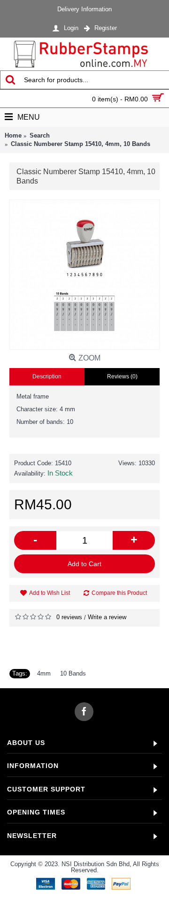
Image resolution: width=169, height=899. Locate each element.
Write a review (107, 617)
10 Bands (73, 673)
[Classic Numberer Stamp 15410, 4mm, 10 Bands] (84, 275)
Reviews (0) (122, 376)
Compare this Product (119, 593)
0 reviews (69, 617)
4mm (44, 673)
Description (46, 376)
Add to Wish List (49, 593)
